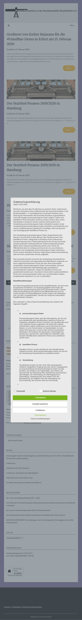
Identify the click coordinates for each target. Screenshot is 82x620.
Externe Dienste (49, 391)
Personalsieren (40, 415)
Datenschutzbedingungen (40, 419)
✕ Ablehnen (40, 410)
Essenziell (21, 391)
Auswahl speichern (40, 404)
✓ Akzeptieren (40, 398)
